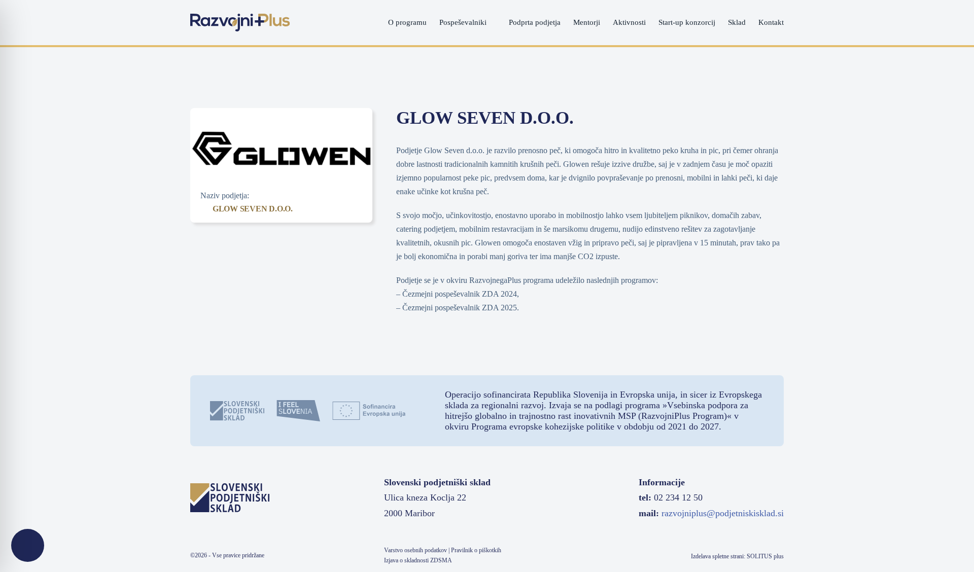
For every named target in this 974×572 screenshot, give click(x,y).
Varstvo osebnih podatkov (415, 550)
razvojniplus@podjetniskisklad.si (723, 513)
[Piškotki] (27, 545)
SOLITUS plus (765, 556)
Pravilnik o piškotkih (476, 550)
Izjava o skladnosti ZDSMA (418, 560)
